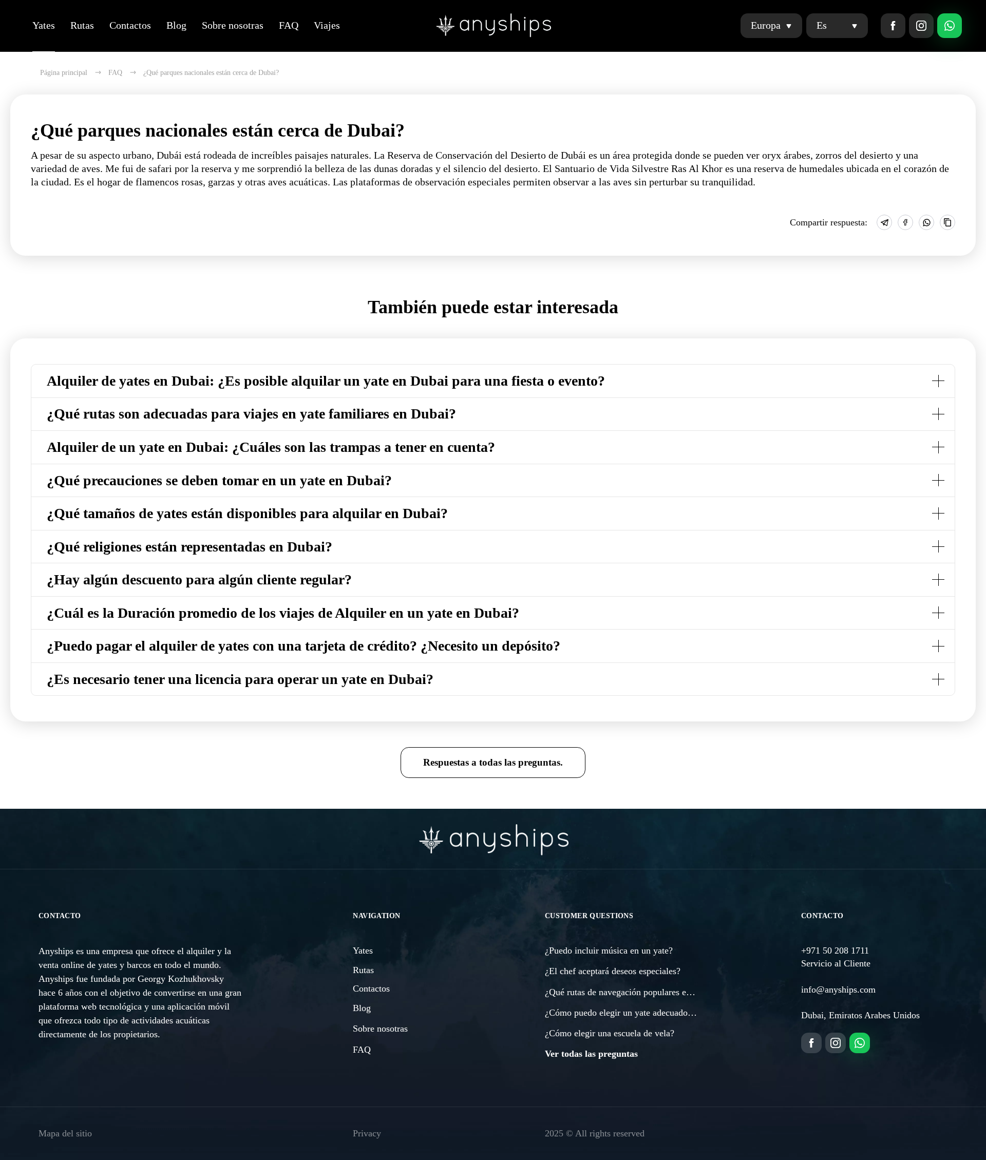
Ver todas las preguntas (591, 1054)
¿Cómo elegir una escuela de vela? (609, 1033)
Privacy (367, 1133)
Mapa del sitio (65, 1133)
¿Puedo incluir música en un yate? (609, 950)
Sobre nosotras (232, 25)
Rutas (82, 25)
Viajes (327, 25)
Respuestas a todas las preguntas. (493, 762)
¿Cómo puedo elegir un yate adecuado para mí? (634, 1012)
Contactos (130, 25)
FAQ (288, 25)
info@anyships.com (838, 989)
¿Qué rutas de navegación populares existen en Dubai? (647, 992)
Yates (43, 25)
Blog (176, 25)
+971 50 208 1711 (835, 950)
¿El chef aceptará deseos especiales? (612, 971)
